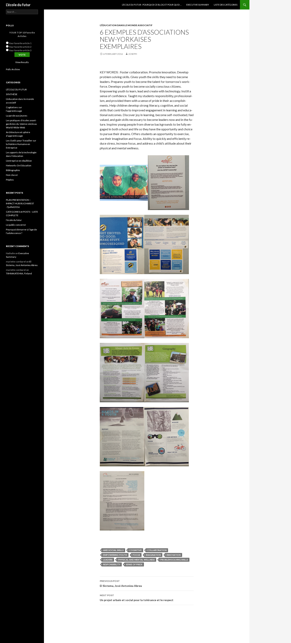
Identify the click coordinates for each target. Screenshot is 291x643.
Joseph (132, 53)
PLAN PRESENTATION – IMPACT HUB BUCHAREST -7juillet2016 (20, 203)
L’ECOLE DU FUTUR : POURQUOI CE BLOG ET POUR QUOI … (152, 4)
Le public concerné (16, 224)
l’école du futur (14, 220)
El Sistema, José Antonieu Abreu (121, 583)
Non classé (12, 174)
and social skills (113, 550)
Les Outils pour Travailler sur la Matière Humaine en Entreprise (21, 144)
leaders (108, 559)
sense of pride (134, 564)
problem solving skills (174, 559)
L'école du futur (18, 5)
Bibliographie (13, 170)
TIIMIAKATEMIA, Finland (19, 273)
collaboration (157, 550)
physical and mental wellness (136, 559)
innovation (173, 555)
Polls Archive (13, 69)
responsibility (111, 564)
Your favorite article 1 (20, 43)
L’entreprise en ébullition (19, 160)
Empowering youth (115, 555)
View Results (22, 62)
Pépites (10, 179)
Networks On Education (18, 165)
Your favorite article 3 (20, 50)
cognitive (135, 550)
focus (136, 555)
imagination (153, 555)
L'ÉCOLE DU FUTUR (16, 89)
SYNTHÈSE (11, 94)
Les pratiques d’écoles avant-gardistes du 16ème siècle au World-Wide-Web (21, 124)
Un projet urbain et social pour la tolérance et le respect (136, 598)
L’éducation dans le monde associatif (126, 25)
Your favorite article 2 (20, 46)
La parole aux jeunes (16, 115)
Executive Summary (197, 4)
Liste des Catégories (225, 4)
